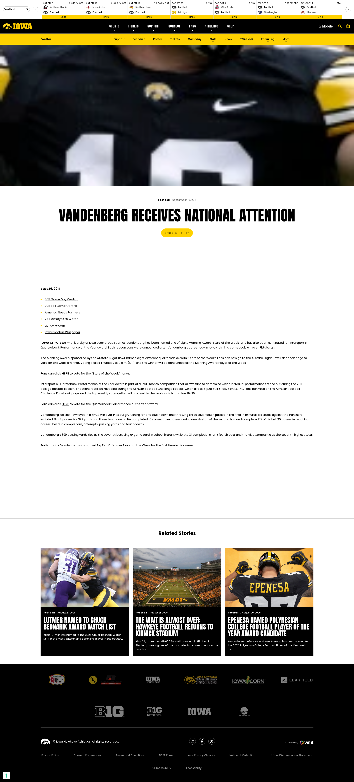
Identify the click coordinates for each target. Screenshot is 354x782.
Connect (175, 26)
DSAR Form (166, 755)
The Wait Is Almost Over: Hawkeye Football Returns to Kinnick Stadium (174, 626)
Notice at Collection (242, 755)
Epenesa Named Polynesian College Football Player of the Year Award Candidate (268, 626)
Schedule (139, 39)
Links (63, 16)
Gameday (194, 39)
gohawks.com (55, 325)
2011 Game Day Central (61, 299)
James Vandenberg (130, 343)
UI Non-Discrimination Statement (291, 755)
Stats (212, 39)
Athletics (211, 26)
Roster (157, 39)
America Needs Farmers (62, 312)
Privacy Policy (50, 755)
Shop (230, 26)
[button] (35, 9)
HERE (65, 373)
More (286, 39)
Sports (114, 26)
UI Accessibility (161, 768)
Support (154, 26)
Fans (192, 26)
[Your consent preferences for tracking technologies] (6, 775)
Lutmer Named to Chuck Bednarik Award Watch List (80, 623)
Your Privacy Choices (201, 755)
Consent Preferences (87, 755)
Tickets (133, 26)
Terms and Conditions (130, 755)
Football (164, 200)
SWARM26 (246, 39)
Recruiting (268, 39)
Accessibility (194, 768)
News (228, 39)
